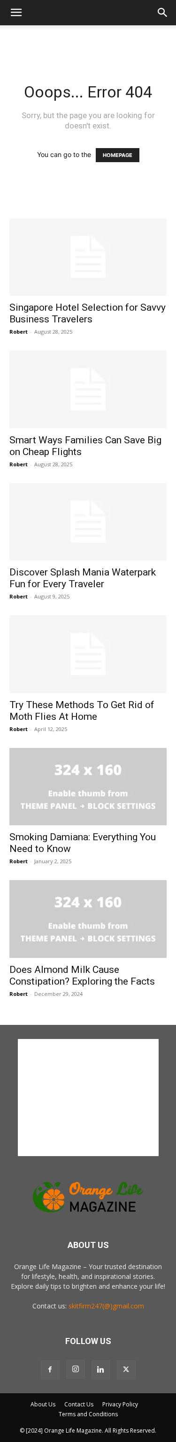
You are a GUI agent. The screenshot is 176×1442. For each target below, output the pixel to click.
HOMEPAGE (117, 155)
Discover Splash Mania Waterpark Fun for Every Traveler (82, 578)
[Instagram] (75, 1369)
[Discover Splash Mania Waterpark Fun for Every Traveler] (88, 521)
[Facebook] (50, 1369)
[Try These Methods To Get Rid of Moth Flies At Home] (88, 654)
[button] (16, 12)
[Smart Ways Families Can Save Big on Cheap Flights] (88, 389)
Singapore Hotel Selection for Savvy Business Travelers (87, 313)
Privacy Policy (120, 1404)
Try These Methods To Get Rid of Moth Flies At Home (81, 710)
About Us (43, 1404)
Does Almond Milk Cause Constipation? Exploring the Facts (82, 975)
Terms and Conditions (88, 1414)
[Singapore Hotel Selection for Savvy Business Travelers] (88, 257)
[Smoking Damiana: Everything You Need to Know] (88, 786)
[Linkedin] (101, 1369)
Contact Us (78, 1404)
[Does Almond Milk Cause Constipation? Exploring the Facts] (88, 918)
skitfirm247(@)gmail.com (106, 1305)
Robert (18, 331)
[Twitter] (126, 1369)
